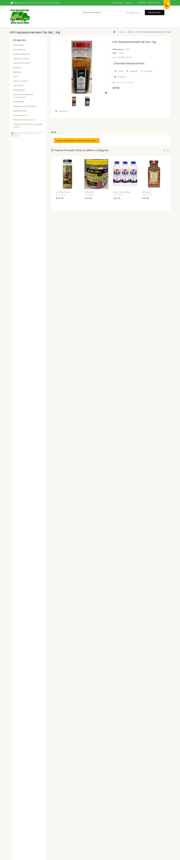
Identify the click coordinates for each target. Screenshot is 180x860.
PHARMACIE (18, 101)
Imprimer (63, 111)
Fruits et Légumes (21, 54)
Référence (118, 49)
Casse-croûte (20, 81)
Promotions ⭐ (20, 115)
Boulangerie (19, 49)
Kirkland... (147, 192)
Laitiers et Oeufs (21, 58)
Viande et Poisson (22, 63)
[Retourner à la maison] (114, 32)
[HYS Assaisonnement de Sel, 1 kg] (74, 101)
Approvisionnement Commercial (23, 96)
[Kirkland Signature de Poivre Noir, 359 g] (154, 174)
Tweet (120, 71)
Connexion (117, 2)
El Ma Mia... (90, 192)
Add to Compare (64, 184)
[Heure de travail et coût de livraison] (28, 561)
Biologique (18, 45)
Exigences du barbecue (25, 106)
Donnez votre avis (124, 82)
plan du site (154, 2)
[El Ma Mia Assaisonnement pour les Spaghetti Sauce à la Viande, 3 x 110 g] (96, 174)
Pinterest (121, 76)
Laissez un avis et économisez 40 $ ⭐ (28, 125)
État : (115, 53)
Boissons (17, 67)
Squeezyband (20, 110)
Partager (133, 71)
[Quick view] (69, 184)
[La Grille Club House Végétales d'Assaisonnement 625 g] (67, 174)
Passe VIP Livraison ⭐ (24, 119)
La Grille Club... (63, 192)
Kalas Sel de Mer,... (123, 192)
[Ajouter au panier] (58, 184)
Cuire (16, 76)
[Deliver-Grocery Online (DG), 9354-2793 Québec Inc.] (20, 16)
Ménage (17, 72)
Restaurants (19, 90)
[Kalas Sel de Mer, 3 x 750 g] (125, 174)
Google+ (148, 71)
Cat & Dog (18, 85)
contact (142, 2)
